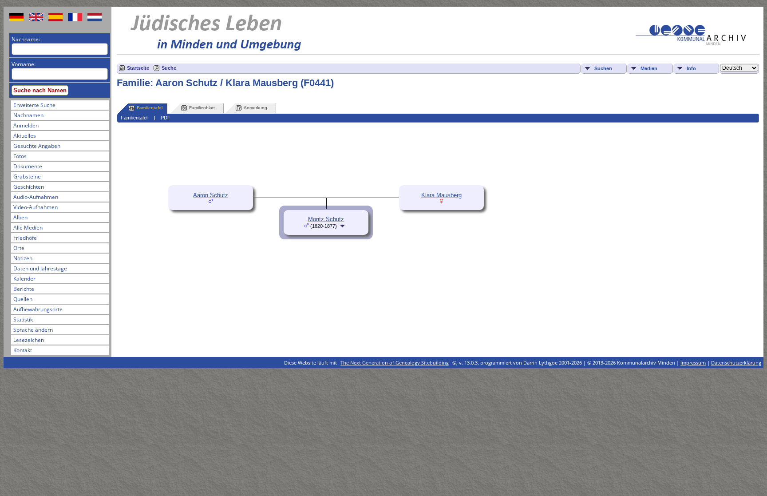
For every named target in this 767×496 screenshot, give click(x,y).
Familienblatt (202, 107)
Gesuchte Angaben (36, 146)
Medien (648, 68)
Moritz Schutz (326, 219)
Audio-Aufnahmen (35, 197)
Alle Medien (28, 227)
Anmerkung (255, 107)
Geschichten (28, 186)
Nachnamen (28, 115)
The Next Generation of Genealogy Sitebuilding (394, 362)
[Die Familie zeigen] (343, 225)
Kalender (24, 278)
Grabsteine (27, 176)
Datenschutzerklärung (736, 362)
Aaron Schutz (210, 195)
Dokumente (27, 166)
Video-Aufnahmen (35, 207)
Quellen (22, 299)
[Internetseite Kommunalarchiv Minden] (690, 43)
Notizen (22, 258)
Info (691, 68)
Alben (20, 217)
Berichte (23, 289)
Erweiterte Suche (34, 105)
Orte (18, 248)
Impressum (693, 362)
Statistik (23, 319)
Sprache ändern (33, 329)
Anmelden (26, 125)
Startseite (138, 68)
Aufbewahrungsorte (38, 309)
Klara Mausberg (441, 195)
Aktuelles (24, 135)
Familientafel (149, 107)
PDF (165, 117)
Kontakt (22, 350)
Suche (169, 68)
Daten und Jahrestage (40, 268)
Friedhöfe (25, 238)
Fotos (20, 156)
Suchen (603, 68)
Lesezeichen (28, 340)
